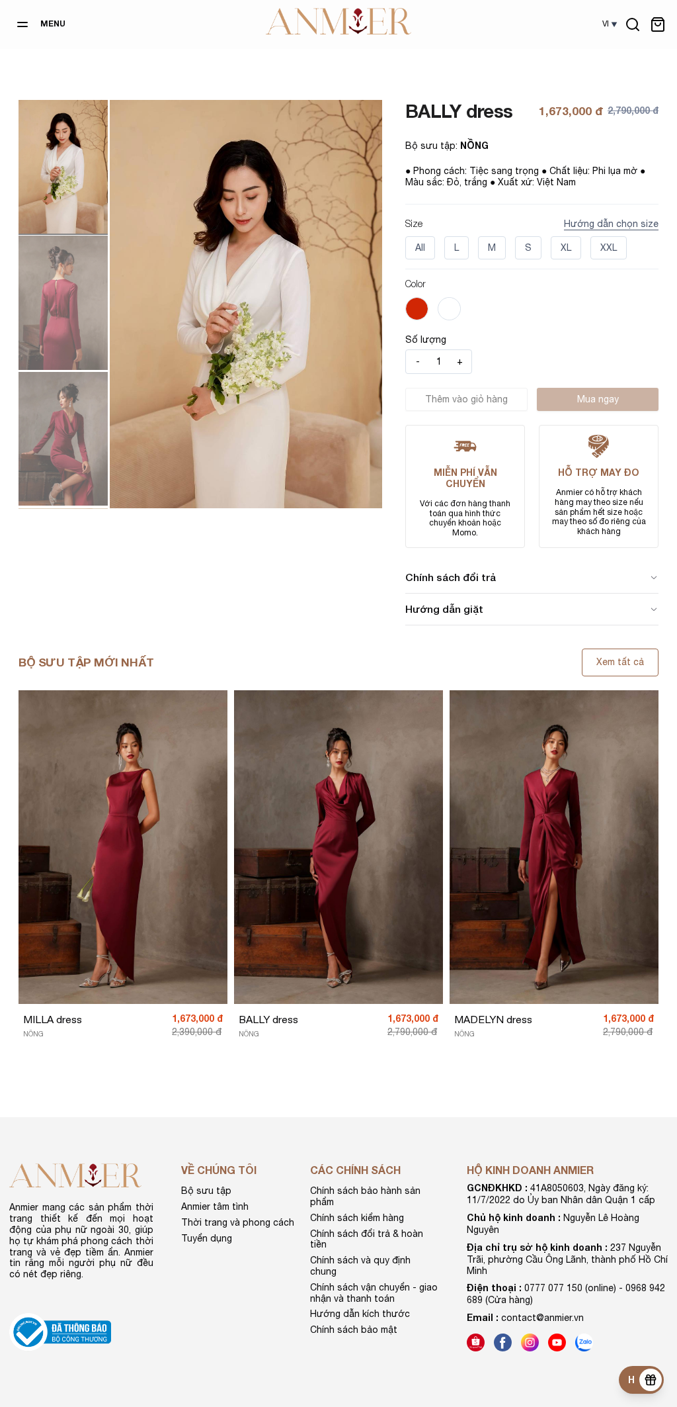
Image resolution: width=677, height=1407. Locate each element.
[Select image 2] (63, 302)
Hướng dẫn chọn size (611, 223)
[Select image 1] (63, 167)
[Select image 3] (63, 439)
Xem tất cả (620, 662)
